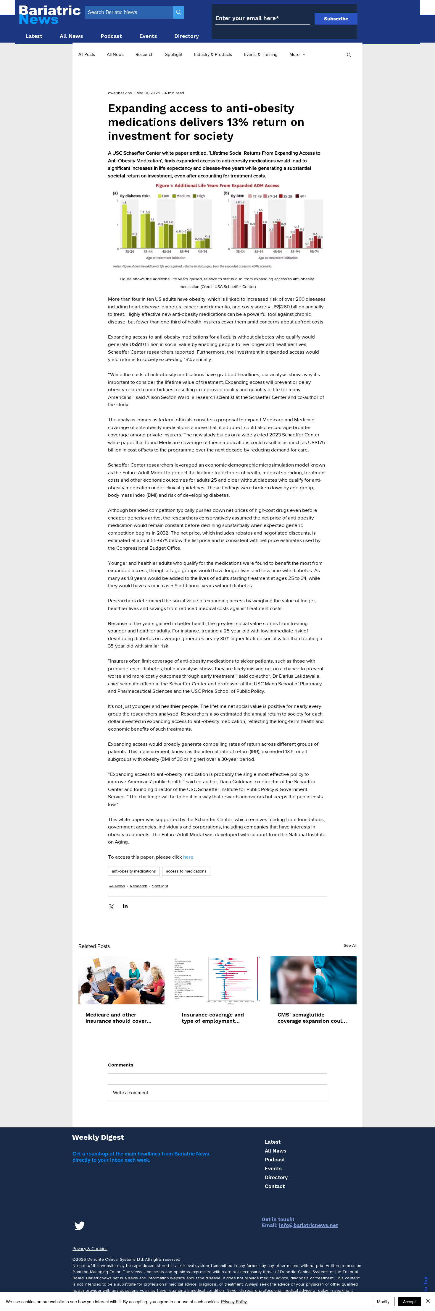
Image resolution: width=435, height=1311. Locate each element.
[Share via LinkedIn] (125, 906)
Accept (409, 1301)
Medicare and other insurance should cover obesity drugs (116, 1017)
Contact (275, 1186)
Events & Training (261, 54)
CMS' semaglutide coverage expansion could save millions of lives (311, 1017)
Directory (276, 1177)
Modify (383, 1301)
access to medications (186, 871)
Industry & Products (213, 54)
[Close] (427, 1301)
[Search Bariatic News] (178, 12)
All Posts (86, 54)
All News (115, 54)
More (294, 54)
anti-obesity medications (134, 871)
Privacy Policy (234, 1301)
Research (144, 54)
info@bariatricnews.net (308, 1225)
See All (350, 945)
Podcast (275, 1160)
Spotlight (173, 54)
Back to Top (425, 1291)
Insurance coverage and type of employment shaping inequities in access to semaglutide (213, 1017)
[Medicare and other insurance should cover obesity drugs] (121, 980)
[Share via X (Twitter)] (111, 906)
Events (273, 1168)
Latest (273, 1142)
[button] (349, 54)
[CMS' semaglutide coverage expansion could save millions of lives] (313, 980)
